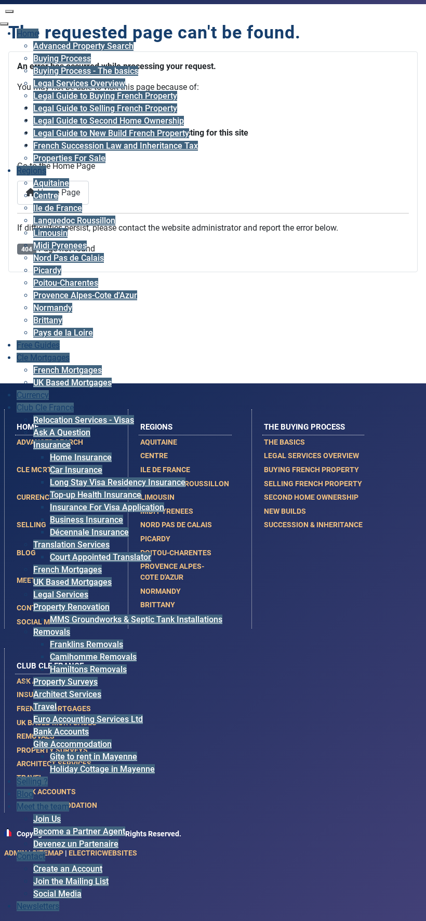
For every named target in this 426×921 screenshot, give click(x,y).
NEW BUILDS (285, 511)
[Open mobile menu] (9, 11)
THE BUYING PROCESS (304, 427)
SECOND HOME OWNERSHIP (311, 497)
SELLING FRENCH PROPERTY (313, 483)
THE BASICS (284, 442)
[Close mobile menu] (4, 23)
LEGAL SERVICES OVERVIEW (311, 455)
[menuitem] (27, 33)
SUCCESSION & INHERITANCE (313, 524)
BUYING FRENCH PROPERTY (311, 469)
